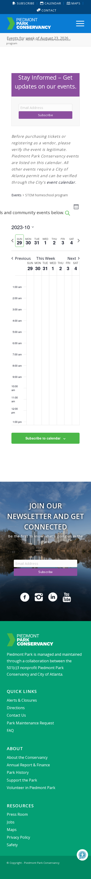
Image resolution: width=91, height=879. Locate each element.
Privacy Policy (18, 837)
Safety (12, 844)
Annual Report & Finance (28, 764)
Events (16, 195)
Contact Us (16, 715)
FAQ (10, 730)
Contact (48, 10)
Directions (16, 707)
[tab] (19, 241)
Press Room (17, 814)
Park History (18, 772)
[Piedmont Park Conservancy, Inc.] (38, 23)
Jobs (10, 822)
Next (71, 258)
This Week (45, 258)
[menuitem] (23, 3)
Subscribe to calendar (42, 438)
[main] (45, 264)
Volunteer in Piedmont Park (31, 787)
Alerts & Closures (22, 700)
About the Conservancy (27, 757)
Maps (12, 829)
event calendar (61, 182)
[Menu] (77, 23)
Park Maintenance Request (30, 723)
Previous (23, 258)
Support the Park (22, 780)
